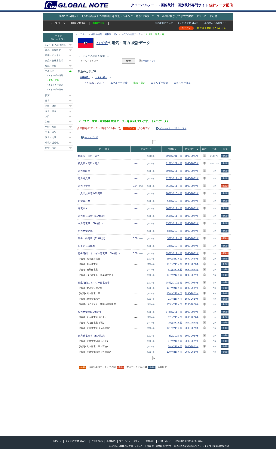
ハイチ (102, 43)
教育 (47, 100)
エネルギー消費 (118, 82)
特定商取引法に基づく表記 (189, 441)
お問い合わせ (165, 441)
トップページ (58, 23)
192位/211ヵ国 (174, 253)
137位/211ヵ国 (174, 264)
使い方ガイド (91, 137)
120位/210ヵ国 (174, 352)
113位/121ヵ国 (174, 163)
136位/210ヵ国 (174, 293)
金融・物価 (50, 65)
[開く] (70, 45)
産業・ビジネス (53, 55)
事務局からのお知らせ (215, 23)
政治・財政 (50, 111)
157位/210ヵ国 (174, 288)
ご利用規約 (97, 441)
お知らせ (57, 441)
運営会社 (150, 441)
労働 (47, 121)
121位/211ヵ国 (174, 328)
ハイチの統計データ (131, 34)
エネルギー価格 (182, 82)
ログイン (186, 28)
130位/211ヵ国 (174, 223)
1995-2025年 (192, 155)
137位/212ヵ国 (174, 275)
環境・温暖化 (52, 142)
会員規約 (110, 441)
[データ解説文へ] (204, 156)
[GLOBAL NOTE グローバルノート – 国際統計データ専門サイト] (76, 8)
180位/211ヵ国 (174, 258)
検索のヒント (149, 61)
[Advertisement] (147, 104)
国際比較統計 (79, 23)
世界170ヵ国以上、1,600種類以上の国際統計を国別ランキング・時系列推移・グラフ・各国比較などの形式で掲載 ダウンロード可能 (138, 16)
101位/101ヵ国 (174, 155)
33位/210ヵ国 (174, 245)
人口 (47, 116)
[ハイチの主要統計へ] (86, 43)
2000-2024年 (191, 317)
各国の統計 (99, 23)
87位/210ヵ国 (175, 341)
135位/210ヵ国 (174, 304)
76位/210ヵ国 (174, 335)
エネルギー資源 (159, 82)
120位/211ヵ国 (174, 178)
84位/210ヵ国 (174, 230)
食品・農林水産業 (54, 60)
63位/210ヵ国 (174, 200)
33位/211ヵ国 (174, 238)
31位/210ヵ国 (175, 299)
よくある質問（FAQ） (188, 23)
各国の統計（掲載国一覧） (104, 34)
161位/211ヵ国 (174, 215)
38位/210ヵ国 (175, 346)
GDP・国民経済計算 (55, 44)
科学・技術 (50, 148)
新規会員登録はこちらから (211, 28)
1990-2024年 (192, 170)
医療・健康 (50, 106)
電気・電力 (53, 80)
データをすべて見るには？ (172, 128)
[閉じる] (70, 71)
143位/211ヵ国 (174, 311)
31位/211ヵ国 (175, 269)
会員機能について (164, 23)
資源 (47, 95)
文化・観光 (50, 132)
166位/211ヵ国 (174, 185)
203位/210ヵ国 (174, 193)
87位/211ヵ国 (175, 317)
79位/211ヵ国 (175, 322)
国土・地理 (50, 137)
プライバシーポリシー (130, 441)
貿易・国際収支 (53, 50)
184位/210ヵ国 (174, 282)
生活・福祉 (50, 127)
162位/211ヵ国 (174, 208)
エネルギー (101, 77)
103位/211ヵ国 (174, 170)
